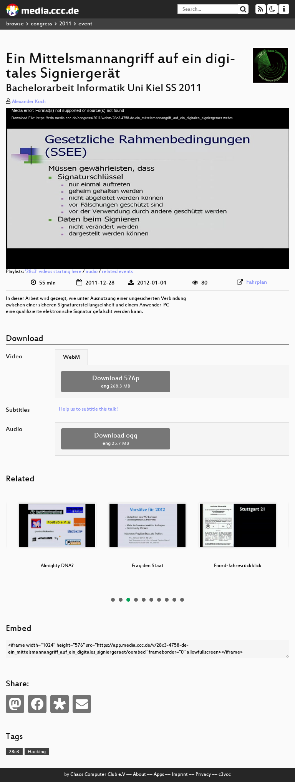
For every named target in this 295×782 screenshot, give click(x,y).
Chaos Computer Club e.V (97, 774)
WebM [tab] (71, 357)
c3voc (225, 774)
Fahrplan (256, 282)
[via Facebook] (37, 704)
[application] (147, 188)
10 (182, 600)
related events (117, 272)
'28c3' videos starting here (53, 272)
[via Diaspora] (59, 704)
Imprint (180, 774)
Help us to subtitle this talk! (88, 409)
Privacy (203, 774)
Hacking (37, 752)
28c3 (14, 752)
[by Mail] (82, 704)
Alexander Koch (29, 102)
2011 (65, 24)
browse (15, 24)
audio (92, 272)
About (139, 774)
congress (41, 24)
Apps (159, 774)
